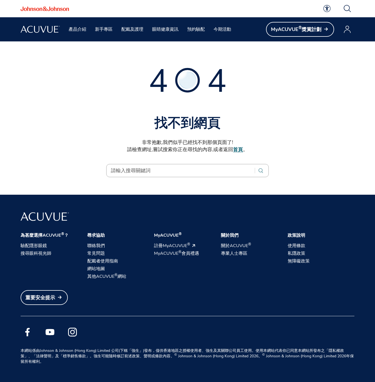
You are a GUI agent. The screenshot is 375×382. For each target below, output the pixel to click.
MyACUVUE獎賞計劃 (296, 29)
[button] (347, 8)
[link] (327, 8)
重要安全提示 (40, 297)
